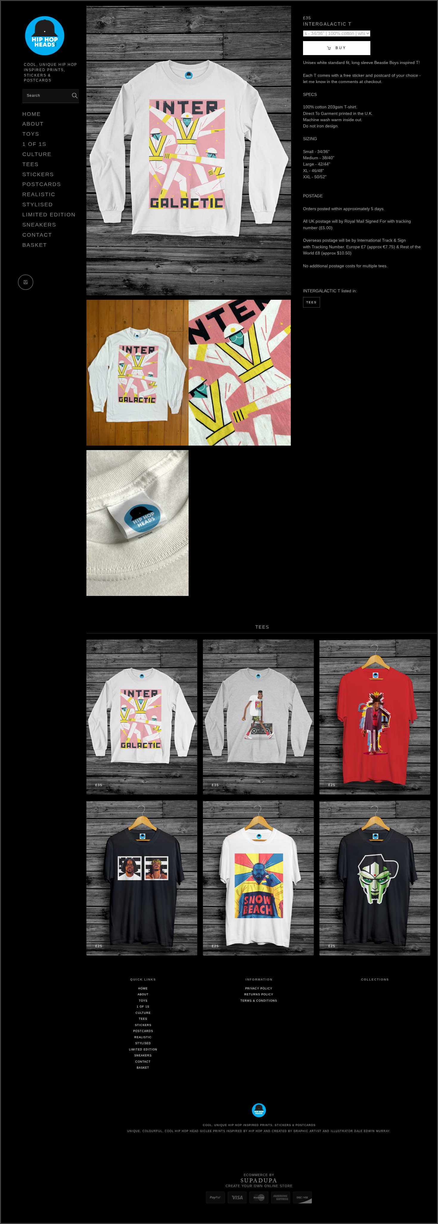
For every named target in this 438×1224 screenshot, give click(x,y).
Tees (30, 164)
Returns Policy (258, 994)
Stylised (37, 204)
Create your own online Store (259, 1186)
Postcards (41, 184)
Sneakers (39, 225)
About (33, 124)
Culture (37, 154)
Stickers (38, 174)
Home (31, 114)
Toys (30, 134)
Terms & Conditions (258, 1000)
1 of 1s (34, 144)
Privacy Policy (258, 988)
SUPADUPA (259, 1180)
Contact (37, 235)
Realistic (38, 194)
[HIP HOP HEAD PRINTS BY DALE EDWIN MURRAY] (50, 37)
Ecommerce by (259, 1175)
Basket (34, 245)
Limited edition (49, 215)
